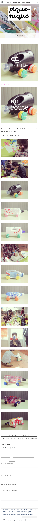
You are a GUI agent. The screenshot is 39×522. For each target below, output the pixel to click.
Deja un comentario (7, 463)
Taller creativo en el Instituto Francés (15, 129)
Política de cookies (26, 514)
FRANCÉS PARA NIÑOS (19, 28)
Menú (21, 35)
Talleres (12, 461)
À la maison (5, 475)
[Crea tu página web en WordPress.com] (19, 2)
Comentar (31, 504)
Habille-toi (6, 471)
